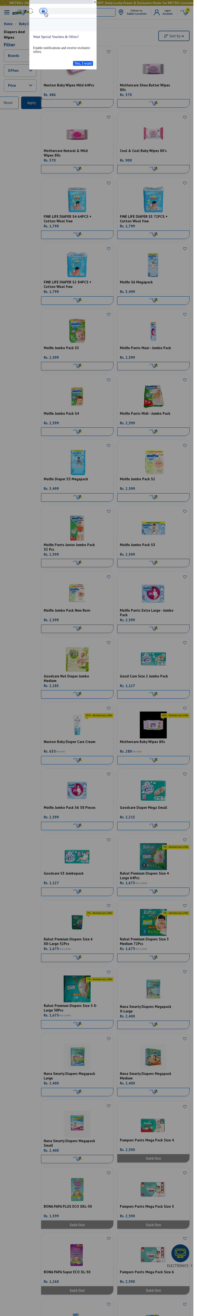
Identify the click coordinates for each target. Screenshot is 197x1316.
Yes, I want (83, 63)
